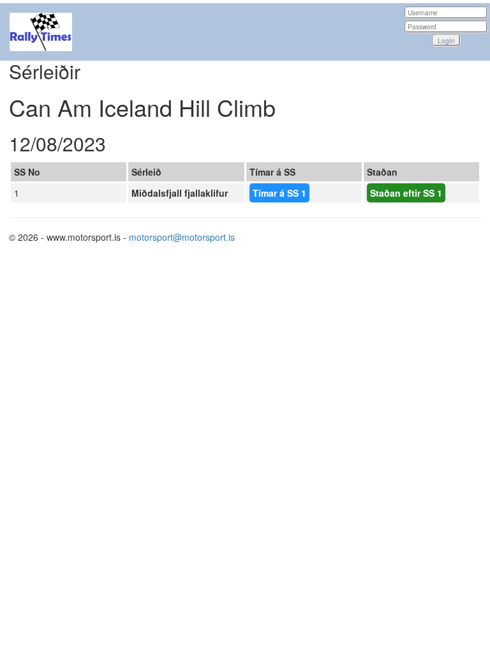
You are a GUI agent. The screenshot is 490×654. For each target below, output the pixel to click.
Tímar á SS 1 (279, 192)
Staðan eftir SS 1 (406, 192)
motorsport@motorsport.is (182, 237)
